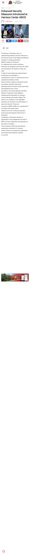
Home (2, 8)
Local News (8, 8)
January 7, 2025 (18, 21)
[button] (3, 2)
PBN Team (9, 21)
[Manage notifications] (3, 551)
